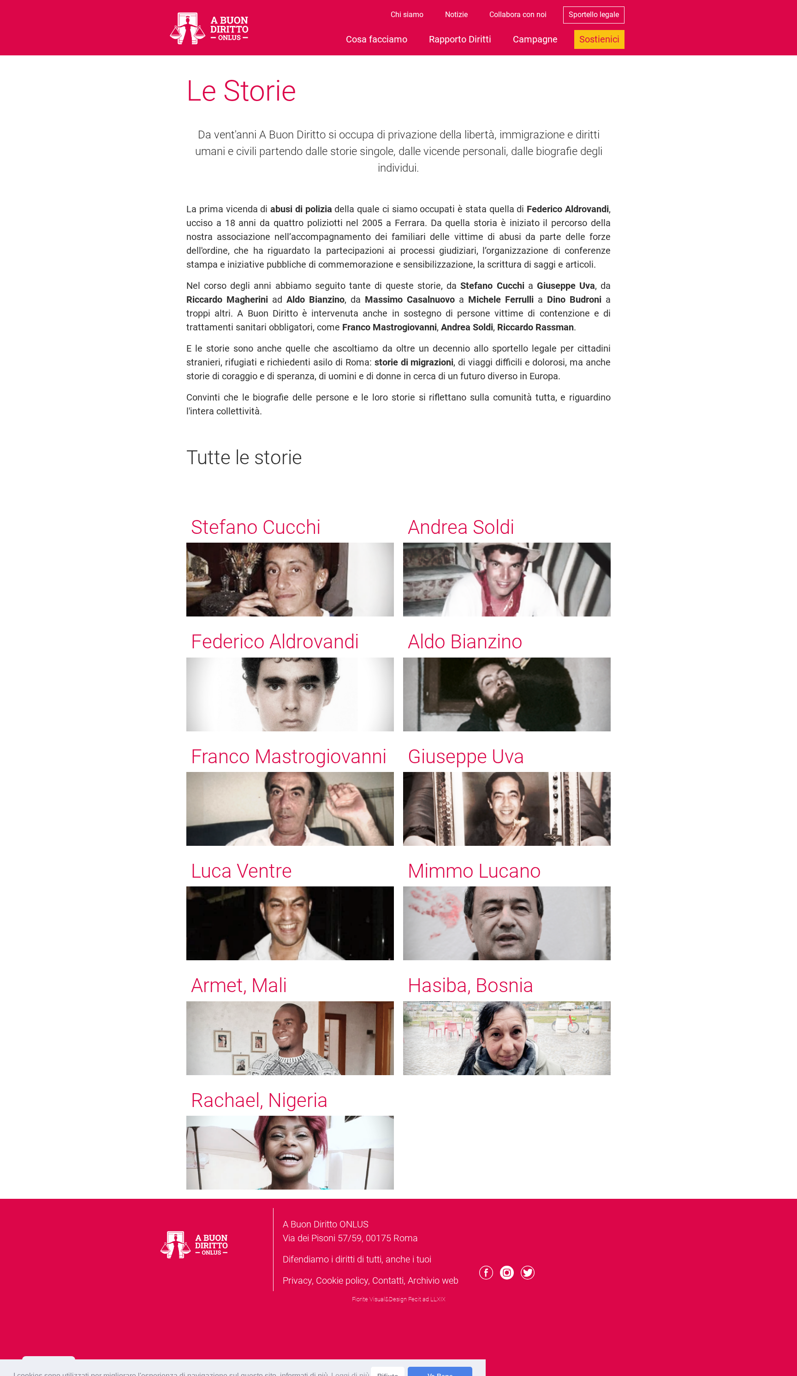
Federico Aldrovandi (275, 641)
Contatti (388, 1280)
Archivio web (433, 1280)
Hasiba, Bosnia (471, 985)
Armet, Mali (239, 985)
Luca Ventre (241, 871)
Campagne (535, 39)
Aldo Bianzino (465, 641)
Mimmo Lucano (474, 871)
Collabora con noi (518, 14)
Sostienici (599, 39)
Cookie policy (342, 1280)
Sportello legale (594, 14)
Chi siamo (407, 14)
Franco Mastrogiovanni (289, 756)
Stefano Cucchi (256, 527)
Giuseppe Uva (466, 756)
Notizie (456, 14)
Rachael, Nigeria (259, 1100)
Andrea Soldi (461, 527)
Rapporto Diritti (460, 39)
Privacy (297, 1280)
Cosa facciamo (376, 39)
